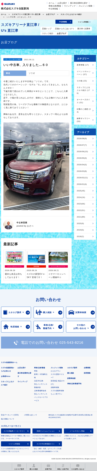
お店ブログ (50, 14)
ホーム (51, 3)
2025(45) (81, 191)
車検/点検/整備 (54, 6)
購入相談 (70, 373)
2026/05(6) (82, 158)
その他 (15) (82, 81)
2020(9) (80, 223)
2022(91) (81, 210)
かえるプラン (56, 371)
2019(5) (80, 230)
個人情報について (7, 419)
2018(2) (80, 236)
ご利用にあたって (30, 415)
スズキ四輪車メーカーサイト (14, 431)
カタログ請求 (72, 368)
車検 (35, 371)
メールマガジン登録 (77, 431)
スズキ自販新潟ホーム (9, 362)
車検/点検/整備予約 (74, 384)
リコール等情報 (14, 444)
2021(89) (81, 217)
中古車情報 (53, 9)
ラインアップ (69, 6)
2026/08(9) (82, 138)
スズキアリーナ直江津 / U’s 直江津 (26, 14)
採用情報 (87, 373)
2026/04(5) (82, 165)
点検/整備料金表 (40, 391)
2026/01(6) (82, 184)
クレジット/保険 (85, 6)
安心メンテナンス (40, 384)
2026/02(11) (82, 178)
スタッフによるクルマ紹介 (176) (83, 90)
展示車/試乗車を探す (79, 3)
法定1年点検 (38, 381)
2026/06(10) (82, 151)
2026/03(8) (82, 171)
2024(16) (81, 197)
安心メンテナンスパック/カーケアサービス (41, 397)
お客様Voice (5, 376)
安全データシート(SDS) (10, 415)
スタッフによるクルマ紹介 (71, 14)
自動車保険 (55, 387)
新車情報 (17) (83, 65)
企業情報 (87, 368)
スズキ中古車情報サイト (46, 444)
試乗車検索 (71, 378)
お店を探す (62, 3)
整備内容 (37, 387)
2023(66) (81, 204)
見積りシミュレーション (46, 431)
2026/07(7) (82, 145)
